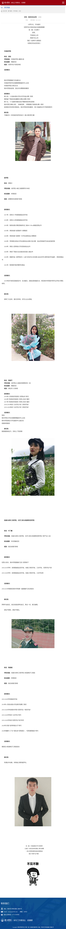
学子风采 (15, 11)
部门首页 (10, 11)
